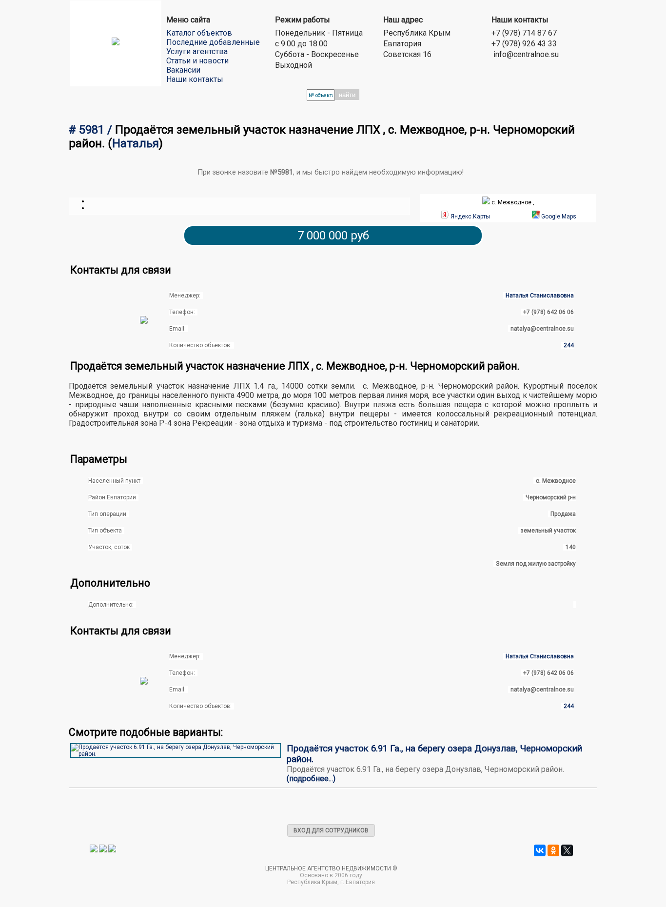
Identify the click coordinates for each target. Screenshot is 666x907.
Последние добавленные (213, 42)
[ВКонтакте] (540, 850)
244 (569, 345)
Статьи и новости (197, 60)
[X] (567, 850)
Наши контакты (194, 79)
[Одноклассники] (553, 850)
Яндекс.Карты (470, 216)
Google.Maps (558, 216)
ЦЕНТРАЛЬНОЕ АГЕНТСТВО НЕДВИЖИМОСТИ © (331, 868)
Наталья (135, 143)
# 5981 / (92, 130)
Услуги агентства (197, 51)
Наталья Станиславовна (540, 295)
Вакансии (183, 70)
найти (347, 95)
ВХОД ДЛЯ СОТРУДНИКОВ (331, 830)
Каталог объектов (199, 33)
